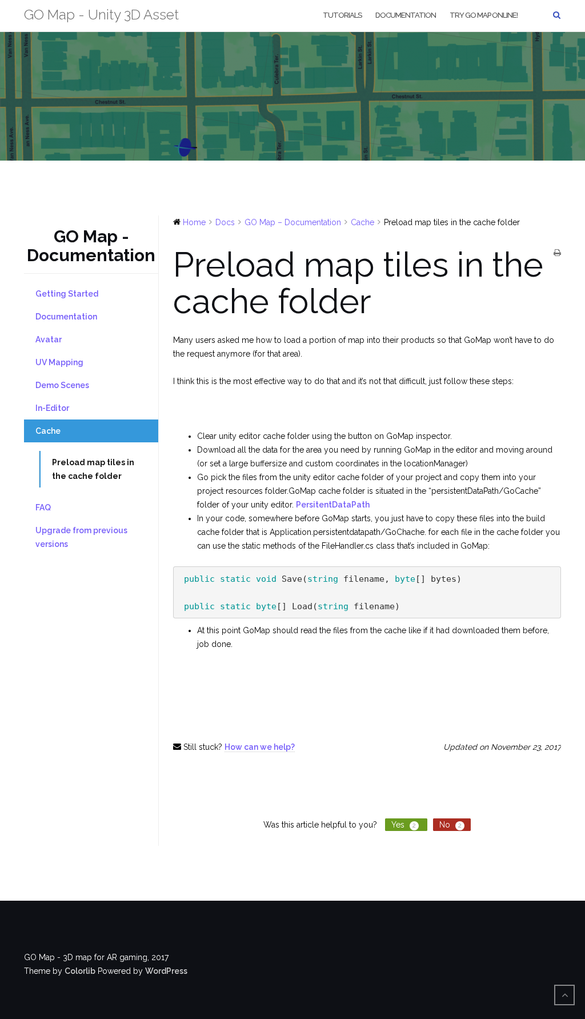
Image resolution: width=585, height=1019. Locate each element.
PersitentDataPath (333, 504)
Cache (48, 430)
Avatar (48, 339)
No (450, 824)
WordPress (166, 971)
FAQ (43, 507)
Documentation (405, 15)
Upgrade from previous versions (81, 537)
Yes (403, 824)
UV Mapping (59, 362)
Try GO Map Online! (484, 15)
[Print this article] (557, 253)
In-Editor (52, 408)
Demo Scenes (62, 385)
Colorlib (80, 971)
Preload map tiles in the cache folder (93, 469)
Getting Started (66, 293)
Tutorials (342, 15)
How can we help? (260, 747)
